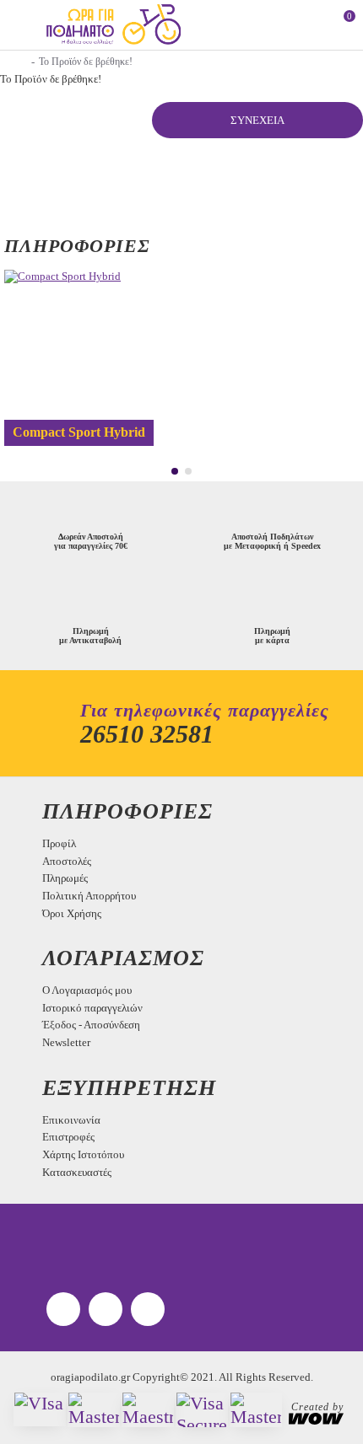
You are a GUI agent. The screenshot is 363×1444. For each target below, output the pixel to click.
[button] (174, 471)
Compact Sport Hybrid (79, 432)
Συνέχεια (257, 120)
